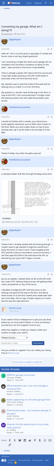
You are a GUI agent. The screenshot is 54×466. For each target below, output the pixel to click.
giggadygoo (8, 34)
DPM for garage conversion (21, 374)
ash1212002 (11, 402)
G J (8, 430)
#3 (52, 149)
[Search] (50, 3)
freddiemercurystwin (12, 222)
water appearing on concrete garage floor (28, 399)
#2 (52, 117)
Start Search (38, 343)
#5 (52, 240)
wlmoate (10, 391)
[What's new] (45, 3)
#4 (52, 169)
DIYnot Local (13, 353)
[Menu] (4, 3)
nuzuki (9, 416)
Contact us (12, 460)
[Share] (48, 49)
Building (18, 377)
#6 (52, 274)
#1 (52, 49)
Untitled (6, 218)
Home (10, 462)
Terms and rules (24, 460)
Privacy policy (37, 460)
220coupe (10, 377)
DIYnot (6, 456)
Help (46, 460)
